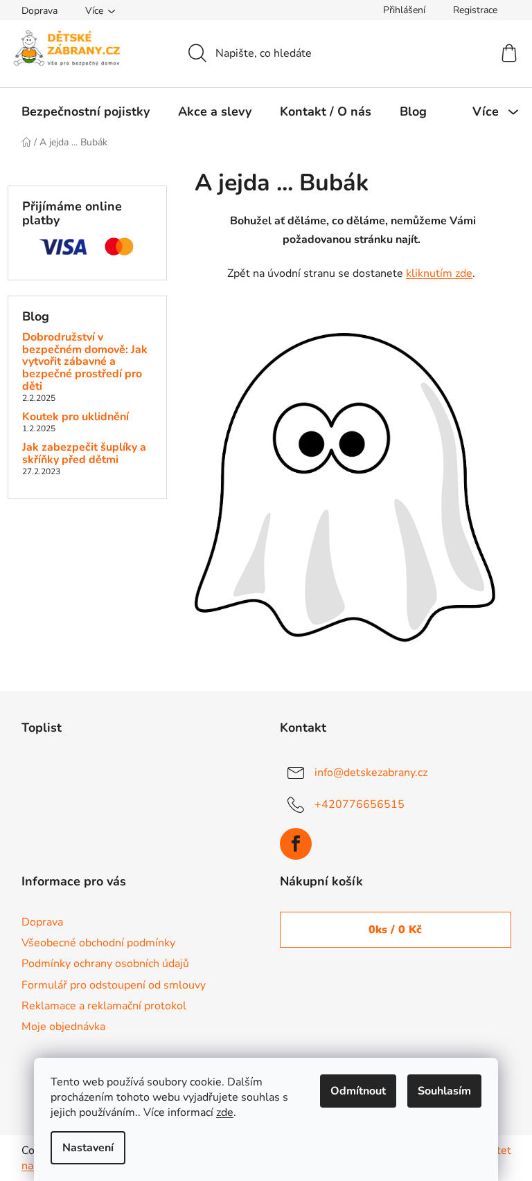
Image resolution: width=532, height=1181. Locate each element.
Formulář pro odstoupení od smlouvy (113, 985)
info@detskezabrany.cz (370, 772)
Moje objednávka (63, 1026)
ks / (395, 929)
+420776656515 (359, 804)
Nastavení (88, 1147)
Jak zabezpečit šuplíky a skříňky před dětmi (84, 454)
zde (224, 1112)
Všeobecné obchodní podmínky (98, 942)
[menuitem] (85, 111)
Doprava (39, 10)
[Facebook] (296, 844)
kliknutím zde (439, 273)
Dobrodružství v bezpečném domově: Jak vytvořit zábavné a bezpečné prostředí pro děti (85, 362)
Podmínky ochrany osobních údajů (105, 963)
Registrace (475, 10)
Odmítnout (358, 1091)
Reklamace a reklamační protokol (103, 1005)
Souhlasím (444, 1091)
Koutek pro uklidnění (75, 417)
